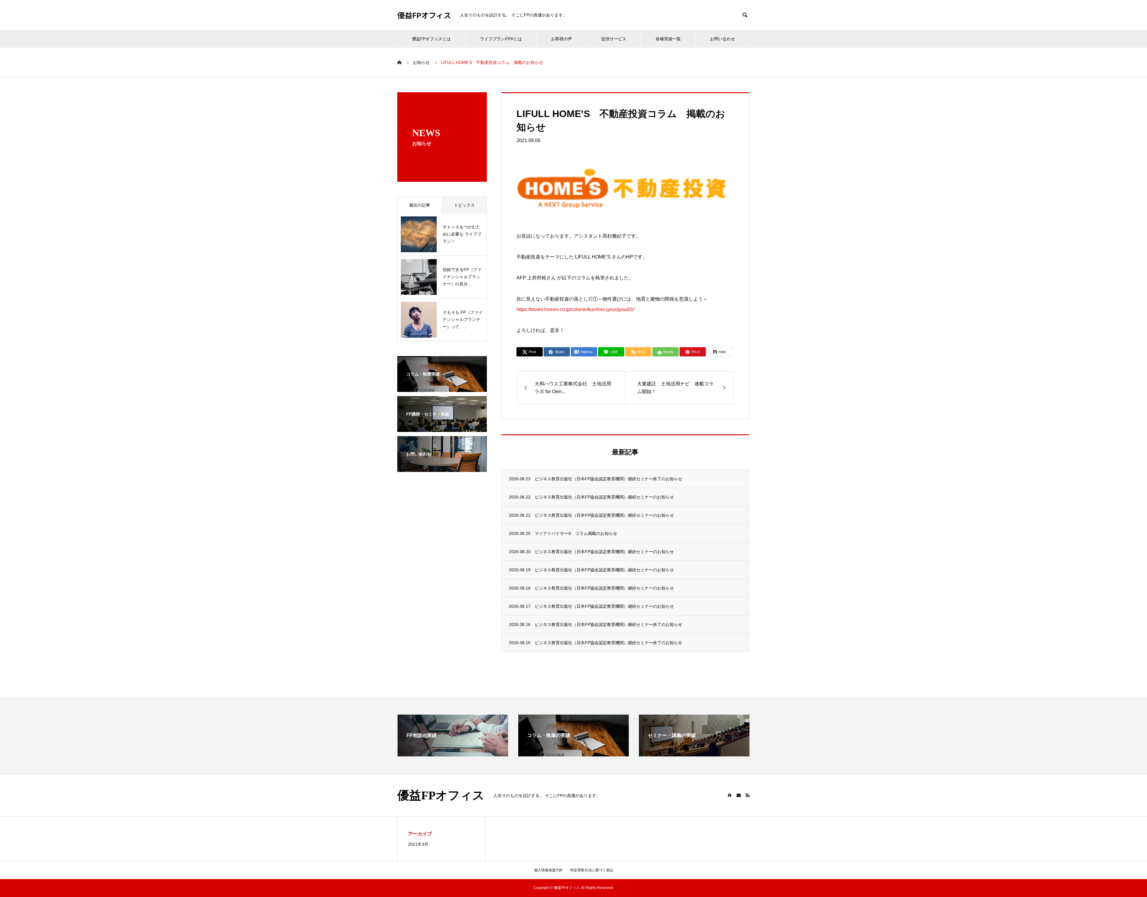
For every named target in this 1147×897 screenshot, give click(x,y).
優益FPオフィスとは (431, 38)
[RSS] (748, 795)
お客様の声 (561, 38)
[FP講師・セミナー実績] (442, 428)
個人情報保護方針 (548, 870)
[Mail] (739, 795)
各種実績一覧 (668, 38)
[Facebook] (730, 795)
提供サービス (613, 38)
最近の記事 (419, 205)
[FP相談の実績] (453, 753)
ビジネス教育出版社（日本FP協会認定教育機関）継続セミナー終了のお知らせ (608, 478)
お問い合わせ (722, 38)
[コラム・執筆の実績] (573, 753)
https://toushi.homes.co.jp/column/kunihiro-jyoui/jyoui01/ (575, 309)
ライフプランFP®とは (501, 38)
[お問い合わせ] (442, 468)
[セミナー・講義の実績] (694, 753)
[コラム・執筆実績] (442, 388)
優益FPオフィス (424, 15)
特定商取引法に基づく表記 (591, 870)
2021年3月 (418, 844)
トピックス (464, 205)
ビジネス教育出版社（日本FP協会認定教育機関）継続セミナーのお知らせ (604, 497)
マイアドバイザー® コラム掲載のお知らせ (576, 533)
